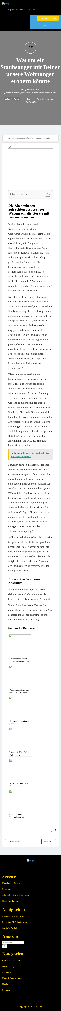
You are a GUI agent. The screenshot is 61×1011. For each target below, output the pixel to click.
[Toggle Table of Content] (46, 194)
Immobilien (7, 972)
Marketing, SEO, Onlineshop (14, 922)
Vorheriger (14, 841)
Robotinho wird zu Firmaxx (14, 916)
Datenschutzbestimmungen (13, 901)
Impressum (6, 889)
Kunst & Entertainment (12, 978)
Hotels (5, 984)
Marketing (13, 325)
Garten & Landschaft (11, 960)
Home (22, 90)
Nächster (48, 841)
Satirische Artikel (33, 90)
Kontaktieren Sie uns (11, 883)
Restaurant (6, 990)
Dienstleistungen (9, 966)
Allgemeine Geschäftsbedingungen (16, 895)
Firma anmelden (48, 18)
